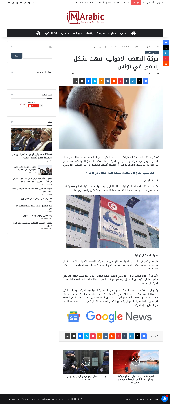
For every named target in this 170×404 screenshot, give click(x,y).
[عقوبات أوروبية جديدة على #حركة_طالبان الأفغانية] (45, 170)
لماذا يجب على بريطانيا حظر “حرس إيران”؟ (35, 198)
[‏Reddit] (114, 81)
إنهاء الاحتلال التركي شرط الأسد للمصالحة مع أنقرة (34, 207)
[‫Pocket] (93, 336)
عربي (124, 33)
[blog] (85, 17)
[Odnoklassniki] (101, 81)
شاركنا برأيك (21, 399)
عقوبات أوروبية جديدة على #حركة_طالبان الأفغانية (25, 168)
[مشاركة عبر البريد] (82, 81)
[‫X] (139, 81)
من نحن (54, 399)
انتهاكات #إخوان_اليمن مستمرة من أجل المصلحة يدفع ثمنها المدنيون (32, 156)
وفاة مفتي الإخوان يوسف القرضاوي (37, 216)
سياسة (101, 33)
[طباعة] (75, 81)
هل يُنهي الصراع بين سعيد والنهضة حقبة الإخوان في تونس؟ (120, 172)
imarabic (158, 399)
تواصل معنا (31, 399)
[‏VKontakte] (107, 81)
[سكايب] (94, 81)
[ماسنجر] (88, 81)
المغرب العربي (138, 46)
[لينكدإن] (133, 81)
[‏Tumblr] (126, 81)
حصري (65, 33)
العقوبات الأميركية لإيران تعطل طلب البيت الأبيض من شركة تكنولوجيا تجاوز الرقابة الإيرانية (32, 180)
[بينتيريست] (120, 81)
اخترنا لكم (51, 33)
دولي (113, 33)
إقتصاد (89, 33)
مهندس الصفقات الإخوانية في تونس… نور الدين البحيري (32, 224)
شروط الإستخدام (43, 399)
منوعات (78, 33)
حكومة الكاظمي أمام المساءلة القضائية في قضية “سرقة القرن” (32, 190)
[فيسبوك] (145, 81)
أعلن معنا (11, 399)
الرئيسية (153, 46)
